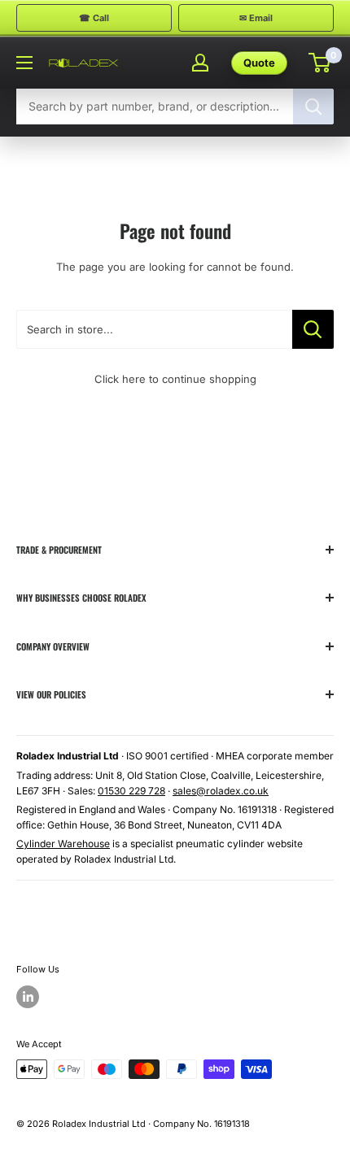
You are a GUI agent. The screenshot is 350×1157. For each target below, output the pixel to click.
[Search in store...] (313, 329)
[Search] (313, 106)
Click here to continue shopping (175, 378)
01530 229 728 (131, 791)
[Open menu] (24, 62)
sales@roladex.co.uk (221, 791)
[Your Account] (200, 63)
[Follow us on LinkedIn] (27, 996)
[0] (320, 62)
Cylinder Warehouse (63, 843)
